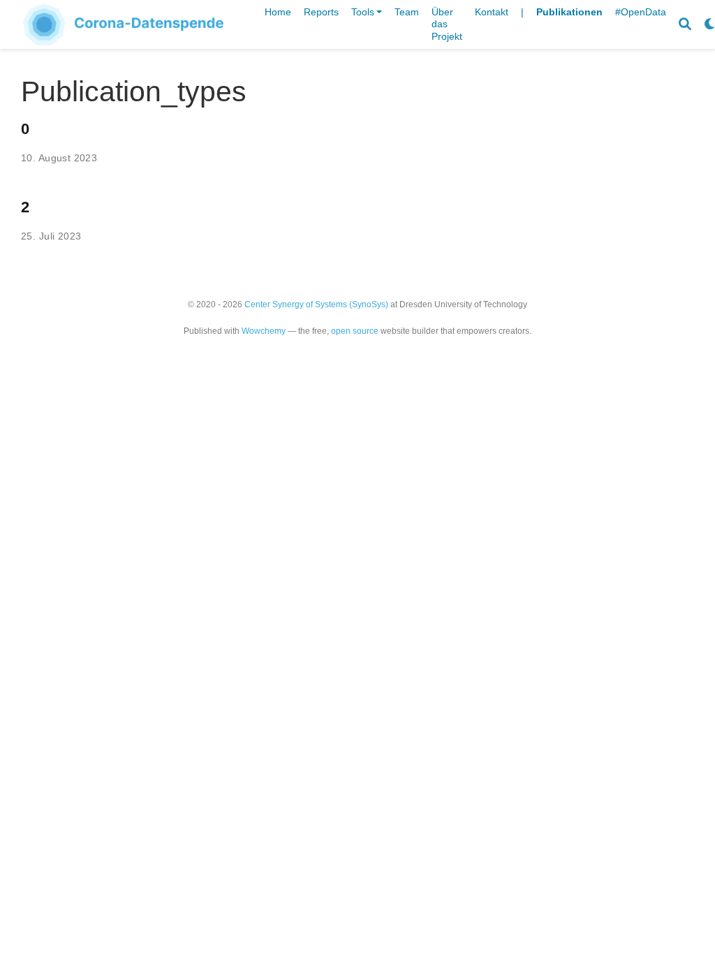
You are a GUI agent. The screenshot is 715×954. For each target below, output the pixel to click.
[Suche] (685, 25)
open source (354, 331)
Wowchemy (264, 331)
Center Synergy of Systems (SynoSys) (316, 304)
